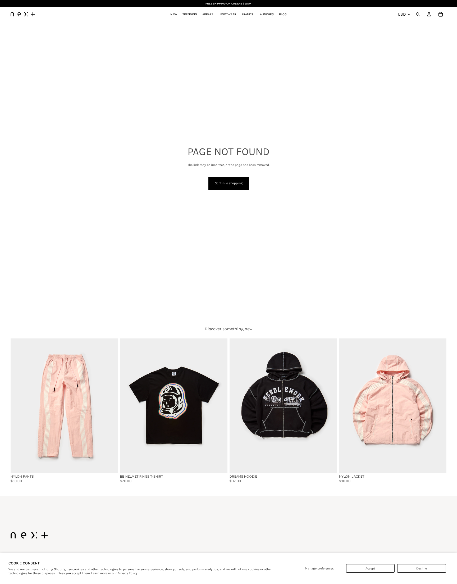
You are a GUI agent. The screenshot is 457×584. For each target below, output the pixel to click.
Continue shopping (229, 183)
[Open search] (418, 14)
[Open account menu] (429, 14)
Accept (370, 568)
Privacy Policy (127, 573)
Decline (421, 568)
